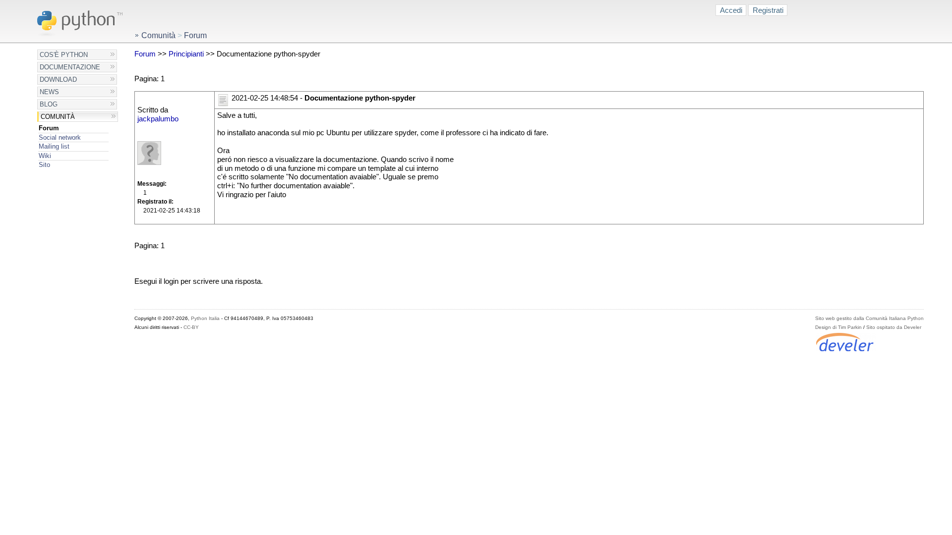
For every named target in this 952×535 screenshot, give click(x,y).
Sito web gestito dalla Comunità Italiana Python (869, 318)
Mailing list (54, 146)
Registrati (768, 10)
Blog (49, 104)
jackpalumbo (157, 119)
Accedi (731, 10)
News (49, 92)
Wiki (45, 156)
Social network (60, 137)
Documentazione (70, 67)
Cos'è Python (64, 54)
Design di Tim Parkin (838, 327)
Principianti (186, 54)
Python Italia (205, 318)
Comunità (58, 116)
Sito (44, 164)
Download (58, 79)
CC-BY (191, 327)
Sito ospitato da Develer (893, 327)
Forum (49, 128)
